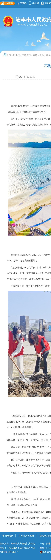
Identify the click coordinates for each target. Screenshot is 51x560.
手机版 (35, 3)
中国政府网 (7, 535)
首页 (9, 55)
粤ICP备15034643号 (9, 552)
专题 (42, 55)
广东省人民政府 (26, 535)
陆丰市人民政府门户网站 (25, 55)
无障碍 (23, 3)
